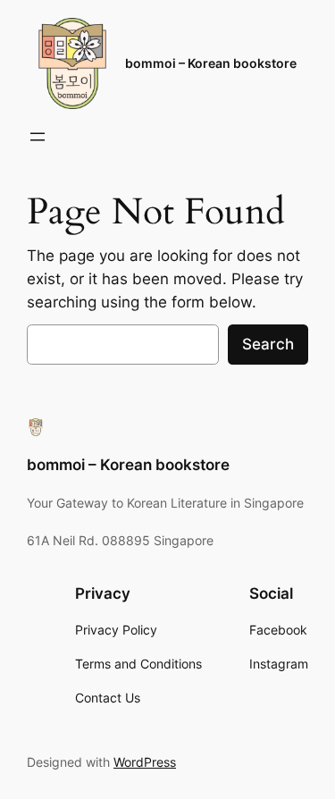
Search (268, 344)
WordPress (144, 762)
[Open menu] (37, 136)
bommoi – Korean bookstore (211, 63)
